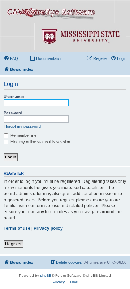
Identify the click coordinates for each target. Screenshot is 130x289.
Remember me (22, 135)
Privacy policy (48, 228)
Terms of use (17, 228)
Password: (14, 113)
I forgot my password (22, 126)
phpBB (46, 275)
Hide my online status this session (39, 142)
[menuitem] (11, 58)
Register (13, 243)
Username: (14, 97)
